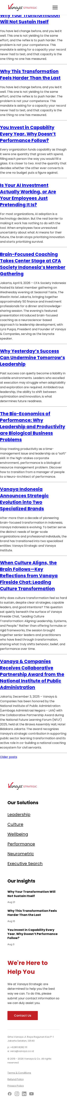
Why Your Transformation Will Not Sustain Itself (31, 894)
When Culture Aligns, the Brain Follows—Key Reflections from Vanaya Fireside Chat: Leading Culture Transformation (29, 576)
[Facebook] (9, 1094)
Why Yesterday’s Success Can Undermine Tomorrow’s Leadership (32, 357)
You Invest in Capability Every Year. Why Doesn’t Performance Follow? (28, 133)
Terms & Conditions (19, 1073)
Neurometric (20, 854)
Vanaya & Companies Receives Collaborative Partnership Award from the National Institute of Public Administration (32, 674)
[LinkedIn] (24, 1094)
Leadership (18, 814)
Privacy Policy (15, 1085)
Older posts (8, 757)
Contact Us (22, 1015)
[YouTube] (31, 1094)
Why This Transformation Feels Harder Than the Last (32, 913)
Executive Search (25, 863)
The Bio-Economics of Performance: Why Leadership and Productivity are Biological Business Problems (32, 427)
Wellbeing (17, 834)
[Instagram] (17, 1094)
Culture (15, 824)
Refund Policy (15, 1079)
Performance (21, 844)
